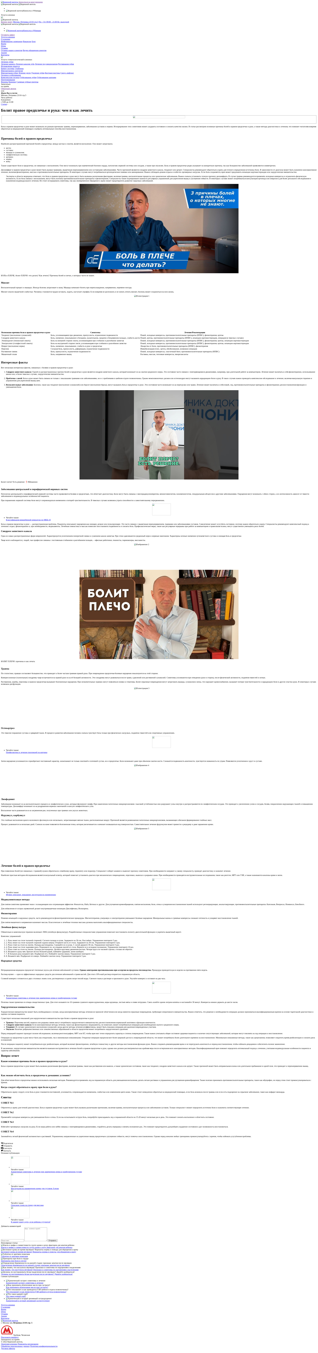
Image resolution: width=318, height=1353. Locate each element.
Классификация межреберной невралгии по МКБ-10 (28, 520)
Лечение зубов (7, 62)
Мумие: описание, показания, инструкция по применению (31, 895)
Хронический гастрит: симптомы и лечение (24, 1283)
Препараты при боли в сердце (13, 1261)
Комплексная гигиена (10, 77)
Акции (4, 53)
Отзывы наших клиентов (11, 50)
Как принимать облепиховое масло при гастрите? (27, 1287)
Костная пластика (52, 73)
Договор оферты (8, 1348)
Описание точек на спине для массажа (27, 1205)
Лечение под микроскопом (46, 64)
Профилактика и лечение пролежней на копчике (26, 752)
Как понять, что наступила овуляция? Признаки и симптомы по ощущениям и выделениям (40, 1270)
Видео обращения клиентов (34, 50)
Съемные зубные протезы (27, 82)
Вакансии (27, 41)
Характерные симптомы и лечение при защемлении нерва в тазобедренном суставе (41, 998)
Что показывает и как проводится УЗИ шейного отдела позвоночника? (36, 1292)
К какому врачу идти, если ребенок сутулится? (30, 1222)
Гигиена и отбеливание (11, 75)
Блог (34, 41)
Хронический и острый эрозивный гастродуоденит (28, 1301)
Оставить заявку (8, 35)
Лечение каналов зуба (25, 64)
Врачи (3, 44)
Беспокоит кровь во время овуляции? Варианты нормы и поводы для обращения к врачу (38, 1252)
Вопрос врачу (7, 22)
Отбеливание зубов (28, 77)
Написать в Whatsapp (32, 31)
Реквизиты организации (28, 1344)
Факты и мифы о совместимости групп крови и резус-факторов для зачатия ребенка (36, 1247)
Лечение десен (24, 73)
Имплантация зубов (9, 73)
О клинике (5, 39)
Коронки (12, 82)
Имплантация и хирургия (12, 71)
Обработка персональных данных (15, 1346)
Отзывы (4, 48)
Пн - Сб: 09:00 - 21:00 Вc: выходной (54, 22)
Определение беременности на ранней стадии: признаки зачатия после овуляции (35, 1265)
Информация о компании (11, 41)
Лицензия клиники (9, 1344)
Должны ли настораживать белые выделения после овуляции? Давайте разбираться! (37, 1274)
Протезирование (8, 80)
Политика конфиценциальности (44, 1346)
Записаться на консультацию (31, 2)
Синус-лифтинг (67, 73)
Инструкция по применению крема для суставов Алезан (35, 1188)
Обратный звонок (8, 89)
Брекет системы (7, 68)
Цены (3, 46)
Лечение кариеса (8, 64)
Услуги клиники (8, 37)
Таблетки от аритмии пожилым (14, 1256)
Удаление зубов (37, 73)
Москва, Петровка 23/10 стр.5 (25, 22)
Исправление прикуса (10, 66)
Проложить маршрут (10, 1337)
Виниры (4, 82)
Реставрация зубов (66, 64)
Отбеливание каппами (46, 77)
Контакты (5, 55)
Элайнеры (19, 68)
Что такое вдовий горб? (16, 1296)
